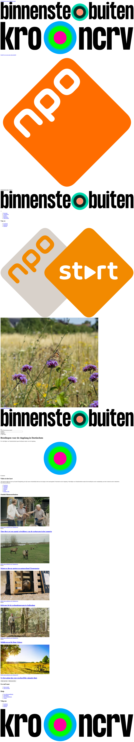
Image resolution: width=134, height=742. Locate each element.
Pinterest (5, 489)
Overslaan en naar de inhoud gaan (8, 1)
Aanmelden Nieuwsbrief (6, 408)
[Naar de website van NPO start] (67, 188)
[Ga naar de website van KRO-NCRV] (67, 53)
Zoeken (2, 431)
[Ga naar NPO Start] (67, 317)
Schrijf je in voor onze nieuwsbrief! (8, 55)
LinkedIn (5, 487)
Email (4, 490)
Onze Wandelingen (7, 696)
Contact (5, 698)
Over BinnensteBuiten (8, 694)
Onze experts (6, 687)
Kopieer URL (6, 491)
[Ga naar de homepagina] (67, 20)
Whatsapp (5, 486)
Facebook (5, 485)
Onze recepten (6, 688)
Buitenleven (9, 527)
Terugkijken (6, 695)
